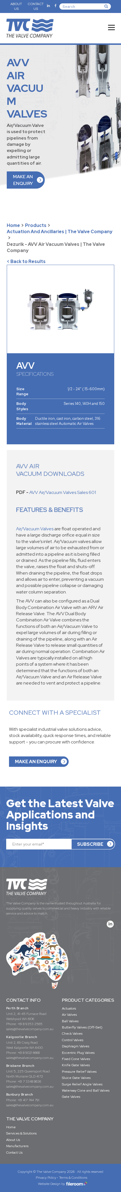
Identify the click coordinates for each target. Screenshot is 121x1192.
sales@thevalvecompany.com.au (29, 1029)
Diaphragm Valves (75, 1046)
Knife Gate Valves (76, 1065)
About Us (13, 1140)
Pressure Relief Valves (79, 1071)
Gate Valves (71, 1096)
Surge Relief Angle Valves (82, 1084)
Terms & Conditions (73, 1177)
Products (35, 225)
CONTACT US (36, 6)
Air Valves (69, 1014)
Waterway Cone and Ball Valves (85, 1090)
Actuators (69, 1008)
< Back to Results (26, 261)
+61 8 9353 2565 (29, 1024)
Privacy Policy (46, 1177)
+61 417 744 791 (28, 1100)
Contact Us (14, 1152)
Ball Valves (70, 1021)
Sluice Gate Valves (76, 1078)
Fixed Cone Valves (76, 1059)
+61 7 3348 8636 (29, 1081)
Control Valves (72, 1040)
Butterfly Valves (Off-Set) (82, 1027)
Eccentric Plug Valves (78, 1052)
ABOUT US (16, 6)
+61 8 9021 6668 (28, 1052)
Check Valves (72, 1033)
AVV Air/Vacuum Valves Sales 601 (62, 492)
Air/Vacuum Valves (34, 529)
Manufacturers (17, 1146)
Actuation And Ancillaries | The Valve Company (59, 232)
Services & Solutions (21, 1133)
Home (13, 225)
